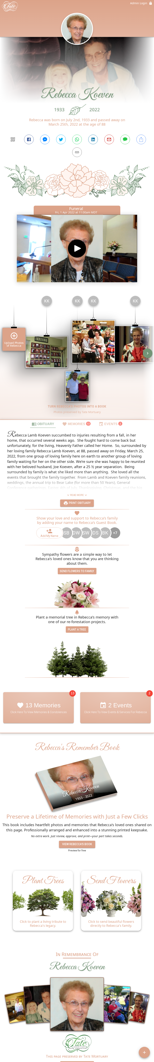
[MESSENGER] (45, 139)
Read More (77, 495)
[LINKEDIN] (93, 139)
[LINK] (77, 152)
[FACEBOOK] (29, 139)
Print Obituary (79, 502)
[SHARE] (141, 139)
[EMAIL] (109, 139)
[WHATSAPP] (77, 139)
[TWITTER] (61, 139)
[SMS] (125, 139)
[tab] (43, 424)
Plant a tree (77, 629)
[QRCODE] (13, 139)
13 (72, 693)
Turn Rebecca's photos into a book (77, 406)
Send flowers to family (77, 571)
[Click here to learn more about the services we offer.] (77, 1044)
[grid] (77, 356)
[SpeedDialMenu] (144, 1052)
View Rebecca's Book (77, 844)
